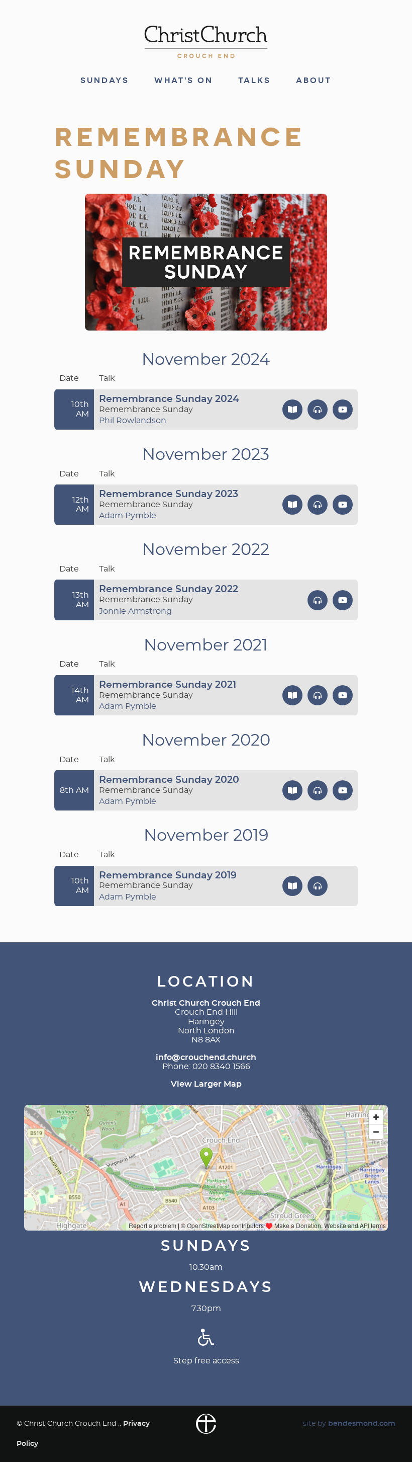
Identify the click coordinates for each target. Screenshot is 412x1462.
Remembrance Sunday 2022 (168, 589)
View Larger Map (206, 1084)
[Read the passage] (292, 409)
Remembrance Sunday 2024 (169, 399)
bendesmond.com (361, 1423)
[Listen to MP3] (317, 409)
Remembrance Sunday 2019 (168, 875)
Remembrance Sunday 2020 (169, 780)
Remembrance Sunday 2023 (168, 494)
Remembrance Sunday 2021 (167, 685)
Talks (254, 80)
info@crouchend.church (206, 1057)
